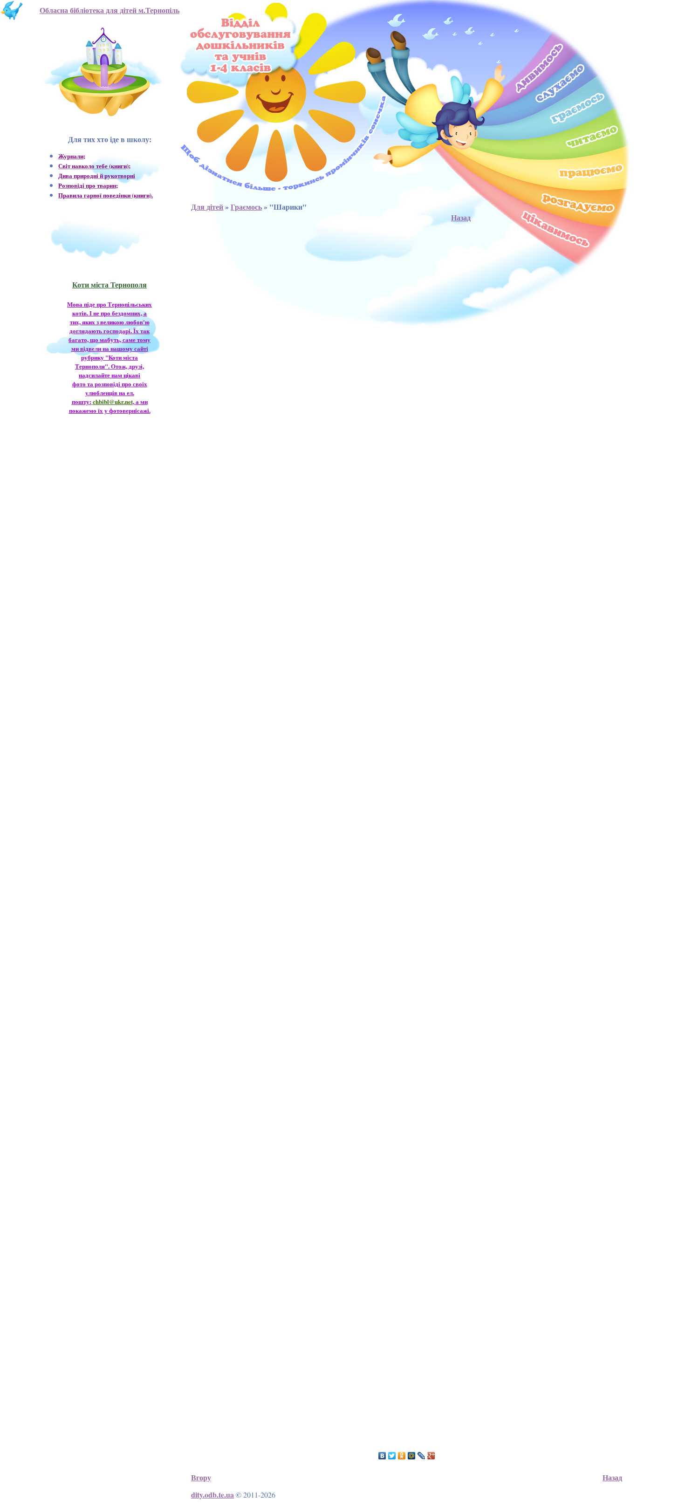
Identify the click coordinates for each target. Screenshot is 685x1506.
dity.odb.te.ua (212, 1494)
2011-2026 (259, 1494)
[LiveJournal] (421, 1456)
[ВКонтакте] (382, 1456)
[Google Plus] (431, 1456)
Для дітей (207, 206)
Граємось (246, 206)
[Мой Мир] (412, 1456)
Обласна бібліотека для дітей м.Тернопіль (109, 10)
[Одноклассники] (402, 1456)
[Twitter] (392, 1456)
